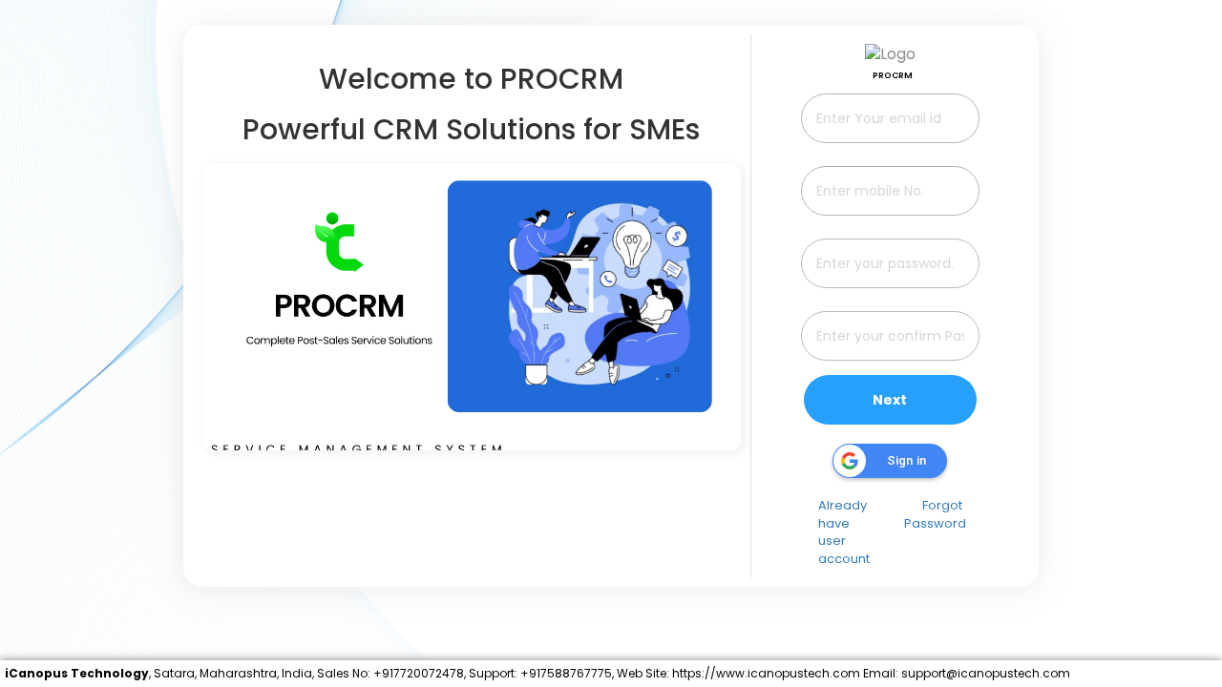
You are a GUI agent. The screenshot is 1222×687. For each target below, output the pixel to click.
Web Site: (643, 673)
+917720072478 (418, 673)
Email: (880, 673)
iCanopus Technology (77, 673)
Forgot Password (935, 514)
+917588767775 (566, 673)
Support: (493, 673)
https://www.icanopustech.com (766, 673)
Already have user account (844, 532)
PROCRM (893, 75)
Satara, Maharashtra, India (233, 673)
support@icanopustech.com (985, 673)
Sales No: (343, 673)
